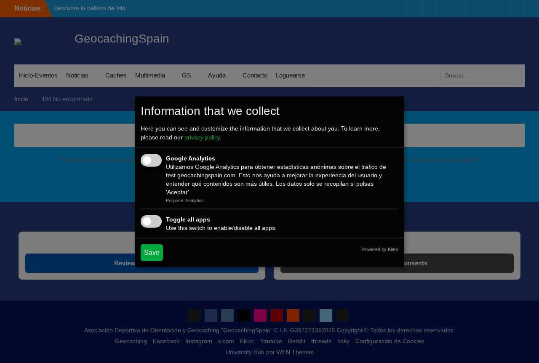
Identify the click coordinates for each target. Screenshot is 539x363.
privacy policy (202, 137)
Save (152, 252)
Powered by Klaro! (381, 248)
